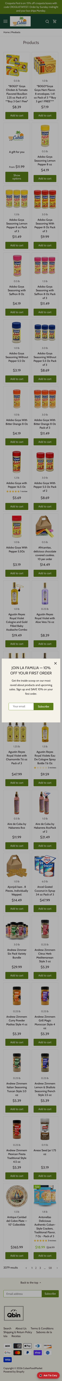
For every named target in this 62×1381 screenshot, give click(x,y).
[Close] (55, 663)
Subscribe (43, 706)
